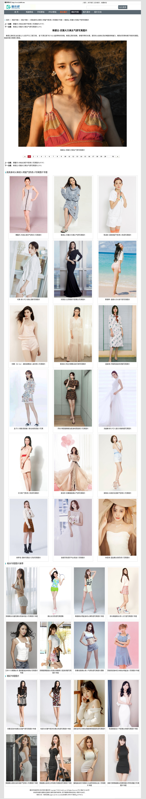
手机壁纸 (40, 12)
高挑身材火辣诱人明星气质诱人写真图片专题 (46, 20)
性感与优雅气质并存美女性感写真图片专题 (55, 729)
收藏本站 (104, 3)
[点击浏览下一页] (72, 94)
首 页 (16, 12)
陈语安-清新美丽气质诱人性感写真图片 (117, 235)
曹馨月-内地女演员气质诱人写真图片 (29, 235)
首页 (84, 3)
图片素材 (86, 12)
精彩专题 (15, 20)
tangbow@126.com (54, 795)
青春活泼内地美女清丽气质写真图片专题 (21, 729)
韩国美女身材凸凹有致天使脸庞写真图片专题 (56, 783)
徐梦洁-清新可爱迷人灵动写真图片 (28, 558)
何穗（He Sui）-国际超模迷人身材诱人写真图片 (28, 364)
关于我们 (90, 3)
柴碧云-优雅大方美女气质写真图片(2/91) (27, 165)
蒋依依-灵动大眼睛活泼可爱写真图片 (73, 364)
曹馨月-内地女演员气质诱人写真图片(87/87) (28, 163)
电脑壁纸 (29, 12)
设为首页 (97, 3)
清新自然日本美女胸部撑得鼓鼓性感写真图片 (89, 729)
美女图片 (63, 12)
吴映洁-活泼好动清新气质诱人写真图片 (117, 493)
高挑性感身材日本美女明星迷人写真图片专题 (123, 670)
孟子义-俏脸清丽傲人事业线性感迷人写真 (28, 428)
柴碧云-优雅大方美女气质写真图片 (73, 235)
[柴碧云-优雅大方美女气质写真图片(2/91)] (117, 156)
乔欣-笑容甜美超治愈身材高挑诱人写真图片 (73, 428)
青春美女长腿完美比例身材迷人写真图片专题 (22, 616)
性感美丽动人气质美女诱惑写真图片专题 (123, 729)
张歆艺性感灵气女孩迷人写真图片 (73, 558)
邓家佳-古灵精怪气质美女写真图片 (73, 299)
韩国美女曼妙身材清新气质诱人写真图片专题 (22, 783)
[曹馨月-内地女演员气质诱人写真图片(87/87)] (25, 156)
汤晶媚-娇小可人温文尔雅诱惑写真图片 (117, 428)
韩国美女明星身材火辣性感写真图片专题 (89, 616)
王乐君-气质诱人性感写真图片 (28, 493)
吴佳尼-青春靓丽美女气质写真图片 (73, 493)
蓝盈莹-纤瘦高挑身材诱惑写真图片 (117, 364)
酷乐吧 (48, 790)
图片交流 (98, 12)
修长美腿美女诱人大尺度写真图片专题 (123, 616)
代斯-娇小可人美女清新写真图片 (28, 299)
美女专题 (24, 20)
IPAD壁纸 (52, 12)
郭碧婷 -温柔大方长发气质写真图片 (117, 299)
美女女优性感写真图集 (56, 616)
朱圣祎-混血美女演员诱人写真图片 (117, 558)
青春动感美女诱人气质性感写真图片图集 (89, 670)
